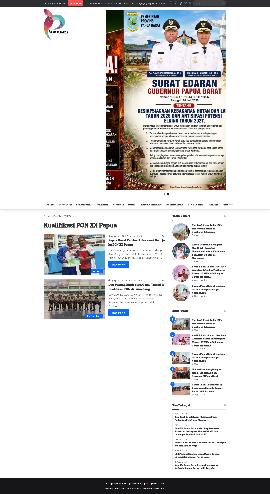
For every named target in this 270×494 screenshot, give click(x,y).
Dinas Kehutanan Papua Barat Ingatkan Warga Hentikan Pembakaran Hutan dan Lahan (126, 3)
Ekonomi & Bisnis (174, 204)
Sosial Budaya (195, 204)
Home (48, 216)
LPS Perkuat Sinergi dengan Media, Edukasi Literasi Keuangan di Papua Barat (206, 372)
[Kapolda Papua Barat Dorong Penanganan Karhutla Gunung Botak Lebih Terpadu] (181, 389)
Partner (227, 204)
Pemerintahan (83, 204)
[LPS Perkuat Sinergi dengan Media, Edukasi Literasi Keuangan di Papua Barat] (181, 373)
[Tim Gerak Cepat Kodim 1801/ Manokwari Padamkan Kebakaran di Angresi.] (181, 232)
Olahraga (213, 204)
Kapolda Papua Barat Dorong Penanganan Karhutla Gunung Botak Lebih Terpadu (207, 388)
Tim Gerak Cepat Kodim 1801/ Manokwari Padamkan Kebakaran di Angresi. (207, 228)
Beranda (50, 204)
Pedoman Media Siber (154, 488)
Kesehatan (118, 204)
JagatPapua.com (156, 483)
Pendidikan (102, 204)
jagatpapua (116, 236)
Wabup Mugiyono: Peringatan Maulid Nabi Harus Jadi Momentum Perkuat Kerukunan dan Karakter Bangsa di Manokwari (208, 251)
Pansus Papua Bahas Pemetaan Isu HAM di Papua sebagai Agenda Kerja (208, 289)
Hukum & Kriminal (150, 204)
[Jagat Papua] (56, 24)
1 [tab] (164, 194)
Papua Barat (65, 204)
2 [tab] (168, 194)
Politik (131, 204)
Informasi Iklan (134, 488)
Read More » (118, 264)
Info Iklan (120, 488)
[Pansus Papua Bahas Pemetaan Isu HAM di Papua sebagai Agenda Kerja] (181, 292)
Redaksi (109, 488)
